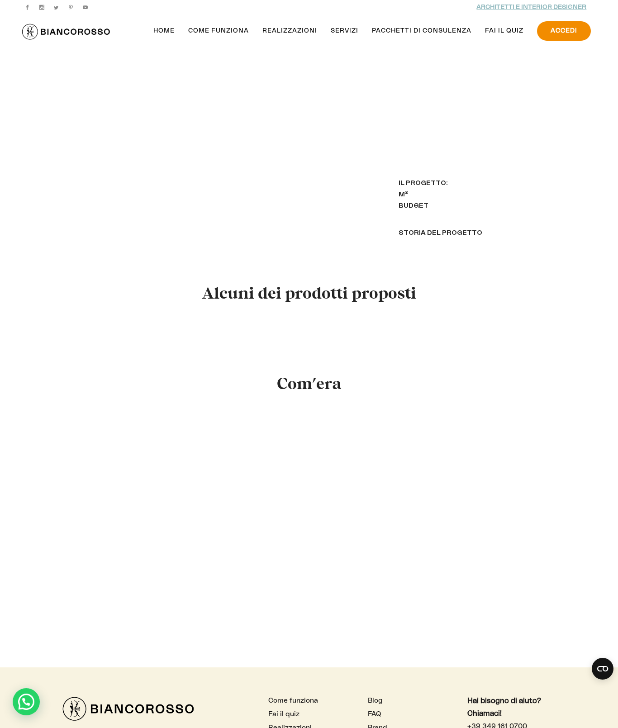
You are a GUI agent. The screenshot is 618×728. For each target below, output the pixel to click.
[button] (26, 701)
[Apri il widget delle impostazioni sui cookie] (602, 669)
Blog (375, 700)
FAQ (374, 714)
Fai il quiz (283, 714)
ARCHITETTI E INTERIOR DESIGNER (531, 7)
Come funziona (293, 700)
